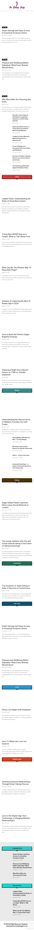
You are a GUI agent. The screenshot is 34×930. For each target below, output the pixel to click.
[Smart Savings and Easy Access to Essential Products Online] (17, 20)
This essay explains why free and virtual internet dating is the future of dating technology (17, 543)
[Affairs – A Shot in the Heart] (6, 457)
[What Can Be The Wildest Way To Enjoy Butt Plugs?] (11, 258)
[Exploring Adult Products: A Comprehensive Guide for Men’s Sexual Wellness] (6, 129)
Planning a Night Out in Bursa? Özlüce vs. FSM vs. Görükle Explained (15, 372)
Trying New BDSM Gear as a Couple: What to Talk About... (22, 903)
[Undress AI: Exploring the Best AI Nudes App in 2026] (11, 291)
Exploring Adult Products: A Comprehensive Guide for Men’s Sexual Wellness (20, 128)
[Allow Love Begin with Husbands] (17, 699)
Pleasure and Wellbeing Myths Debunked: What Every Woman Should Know (15, 65)
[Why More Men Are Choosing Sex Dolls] (17, 89)
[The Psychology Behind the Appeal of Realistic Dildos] (6, 168)
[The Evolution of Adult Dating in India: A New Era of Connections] (17, 575)
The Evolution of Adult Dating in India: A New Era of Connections (16, 587)
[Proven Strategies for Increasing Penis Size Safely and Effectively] (6, 148)
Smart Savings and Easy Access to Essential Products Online (16, 31)
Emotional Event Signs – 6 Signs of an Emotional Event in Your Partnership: (21, 466)
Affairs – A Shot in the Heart (20, 455)
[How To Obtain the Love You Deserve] (17, 731)
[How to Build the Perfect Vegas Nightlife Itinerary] (11, 325)
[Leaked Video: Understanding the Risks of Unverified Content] (11, 189)
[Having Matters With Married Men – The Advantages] (6, 440)
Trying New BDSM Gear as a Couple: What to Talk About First (16, 235)
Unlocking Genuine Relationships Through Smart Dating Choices (16, 783)
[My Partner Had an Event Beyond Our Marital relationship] (6, 449)
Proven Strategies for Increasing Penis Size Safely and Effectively (21, 148)
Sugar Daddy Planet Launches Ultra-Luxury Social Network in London (15, 505)
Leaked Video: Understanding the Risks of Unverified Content (16, 200)
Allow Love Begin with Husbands (16, 710)
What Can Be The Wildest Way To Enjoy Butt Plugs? (16, 268)
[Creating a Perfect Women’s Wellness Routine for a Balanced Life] (6, 139)
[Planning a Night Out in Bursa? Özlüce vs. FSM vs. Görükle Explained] (11, 360)
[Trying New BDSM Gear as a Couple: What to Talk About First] (11, 224)
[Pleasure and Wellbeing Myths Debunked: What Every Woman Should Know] (17, 52)
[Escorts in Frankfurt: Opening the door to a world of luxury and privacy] (6, 158)
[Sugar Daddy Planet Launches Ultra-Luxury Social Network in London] (17, 492)
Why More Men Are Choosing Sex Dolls (20, 874)
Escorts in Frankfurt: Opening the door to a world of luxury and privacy (21, 158)
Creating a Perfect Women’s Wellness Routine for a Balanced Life (20, 138)
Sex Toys (4, 27)
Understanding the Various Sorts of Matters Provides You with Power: (16, 421)
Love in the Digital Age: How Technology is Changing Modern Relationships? (16, 818)
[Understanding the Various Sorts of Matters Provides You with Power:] (17, 406)
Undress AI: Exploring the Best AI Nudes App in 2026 (16, 302)
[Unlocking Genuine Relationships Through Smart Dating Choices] (17, 771)
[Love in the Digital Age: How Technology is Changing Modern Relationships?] (17, 805)
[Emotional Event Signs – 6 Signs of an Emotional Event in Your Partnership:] (6, 466)
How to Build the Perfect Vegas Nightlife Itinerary (15, 335)
